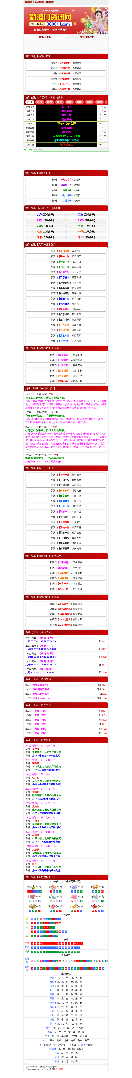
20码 (45, 225)
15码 (86, 220)
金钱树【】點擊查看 (66, 73)
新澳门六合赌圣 (66, 304)
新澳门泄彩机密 (66, 490)
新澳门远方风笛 (66, 272)
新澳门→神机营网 (66, 365)
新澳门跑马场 (66, 200)
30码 (86, 231)
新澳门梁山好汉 (66, 517)
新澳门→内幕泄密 (66, 583)
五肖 (86, 225)
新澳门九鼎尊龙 (66, 495)
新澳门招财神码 (66, 309)
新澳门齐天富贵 (66, 527)
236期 (49, 102)
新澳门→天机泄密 (66, 562)
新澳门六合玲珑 (66, 511)
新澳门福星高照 (66, 335)
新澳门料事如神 (66, 474)
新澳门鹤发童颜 (66, 314)
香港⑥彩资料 (87, 37)
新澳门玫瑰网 (66, 179)
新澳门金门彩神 (66, 485)
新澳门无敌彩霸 (66, 319)
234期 (59, 102)
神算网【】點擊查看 (66, 89)
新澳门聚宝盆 (66, 185)
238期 (29, 102)
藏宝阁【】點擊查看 (66, 68)
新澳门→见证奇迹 (66, 589)
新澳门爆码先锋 (66, 506)
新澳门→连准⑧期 (66, 360)
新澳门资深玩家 (66, 267)
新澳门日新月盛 (66, 325)
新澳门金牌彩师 (66, 480)
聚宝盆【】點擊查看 (66, 614)
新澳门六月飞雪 (66, 341)
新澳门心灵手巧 (66, 282)
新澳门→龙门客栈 (66, 370)
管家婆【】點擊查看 (66, 79)
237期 (39, 102)
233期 (69, 102)
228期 (99, 102)
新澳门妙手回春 (66, 298)
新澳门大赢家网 (66, 538)
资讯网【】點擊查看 (66, 619)
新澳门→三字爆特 (66, 573)
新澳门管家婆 (66, 195)
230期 (89, 102)
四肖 (45, 220)
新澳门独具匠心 (66, 532)
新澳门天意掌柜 (66, 522)
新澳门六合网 (66, 190)
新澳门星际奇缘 (66, 277)
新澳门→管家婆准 (66, 354)
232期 (79, 102)
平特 (45, 237)
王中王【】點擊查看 (66, 84)
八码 (45, 214)
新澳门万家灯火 (66, 261)
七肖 (45, 231)
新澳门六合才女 (66, 251)
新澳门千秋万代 (66, 501)
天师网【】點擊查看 (66, 603)
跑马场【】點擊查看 (66, 624)
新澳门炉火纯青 (66, 548)
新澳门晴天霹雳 (66, 288)
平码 (86, 237)
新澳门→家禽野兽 (66, 578)
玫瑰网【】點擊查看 (66, 609)
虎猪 (66, 1040)
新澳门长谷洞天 (66, 256)
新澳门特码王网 (66, 543)
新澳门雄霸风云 (66, 330)
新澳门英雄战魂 (66, 293)
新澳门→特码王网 (66, 381)
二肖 (86, 214)
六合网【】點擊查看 (66, 63)
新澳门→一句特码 (66, 567)
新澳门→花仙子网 (66, 376)
